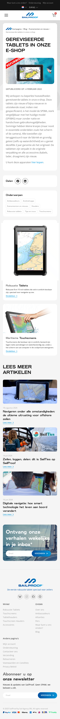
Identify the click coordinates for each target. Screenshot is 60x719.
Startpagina (17, 29)
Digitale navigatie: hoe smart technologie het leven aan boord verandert (25, 507)
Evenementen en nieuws (39, 29)
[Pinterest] (40, 596)
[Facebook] (33, 596)
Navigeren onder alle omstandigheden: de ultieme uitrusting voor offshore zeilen (29, 415)
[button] (6, 15)
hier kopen (37, 162)
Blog (25, 29)
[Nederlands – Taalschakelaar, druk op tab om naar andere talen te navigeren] (25, 7)
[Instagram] (26, 596)
